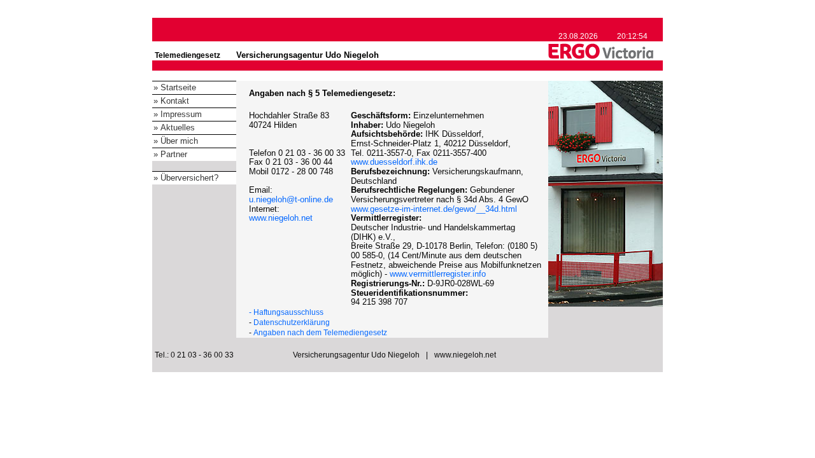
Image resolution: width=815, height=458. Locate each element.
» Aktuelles (174, 127)
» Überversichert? (185, 178)
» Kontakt (171, 101)
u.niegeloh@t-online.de (291, 199)
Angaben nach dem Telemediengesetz (320, 332)
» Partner (170, 154)
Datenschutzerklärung (291, 322)
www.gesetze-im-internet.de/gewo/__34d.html (434, 209)
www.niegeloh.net (281, 218)
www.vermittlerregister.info (438, 274)
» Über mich (175, 141)
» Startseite (174, 87)
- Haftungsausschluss (286, 312)
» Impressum (177, 114)
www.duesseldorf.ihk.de (394, 162)
